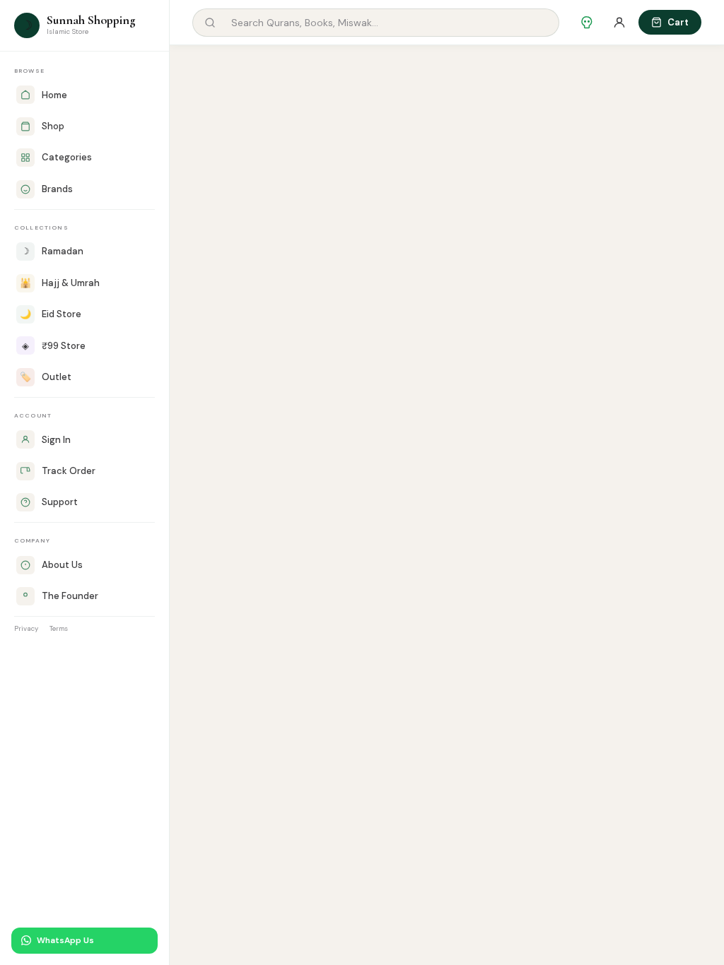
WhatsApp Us (65, 940)
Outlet (45, 377)
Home (54, 95)
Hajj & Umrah (60, 283)
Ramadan (52, 251)
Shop (53, 126)
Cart (678, 22)
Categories (67, 157)
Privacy (26, 628)
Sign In (56, 440)
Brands (57, 189)
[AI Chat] (586, 22)
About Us (62, 565)
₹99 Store (54, 346)
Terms (58, 628)
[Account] (619, 22)
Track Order (68, 471)
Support (60, 502)
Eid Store (50, 314)
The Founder (70, 596)
